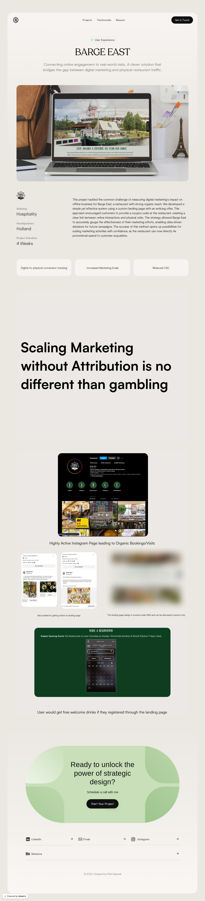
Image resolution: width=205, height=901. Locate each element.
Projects (87, 20)
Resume (120, 20)
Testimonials (104, 20)
